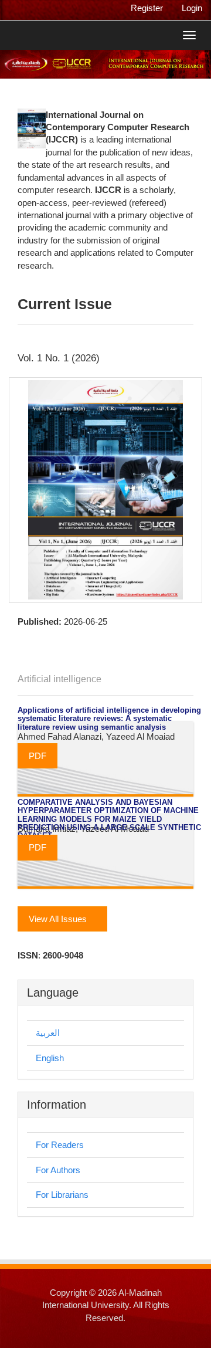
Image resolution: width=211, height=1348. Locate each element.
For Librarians (62, 1195)
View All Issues (59, 919)
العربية (48, 1033)
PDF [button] (37, 756)
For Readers (60, 1145)
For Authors (58, 1170)
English (50, 1058)
